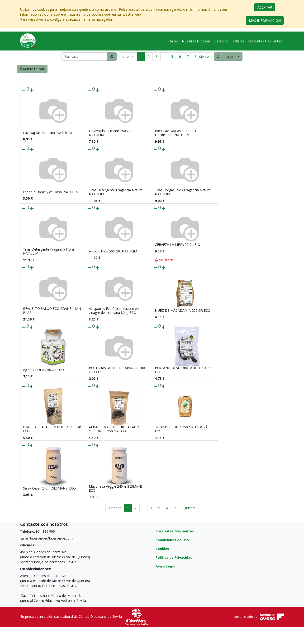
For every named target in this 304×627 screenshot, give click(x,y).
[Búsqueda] (112, 56)
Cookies (162, 548)
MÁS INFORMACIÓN (265, 20)
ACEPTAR (264, 7)
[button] (228, 56)
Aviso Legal (165, 566)
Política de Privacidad (174, 557)
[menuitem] (174, 41)
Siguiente (202, 56)
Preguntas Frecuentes (175, 531)
